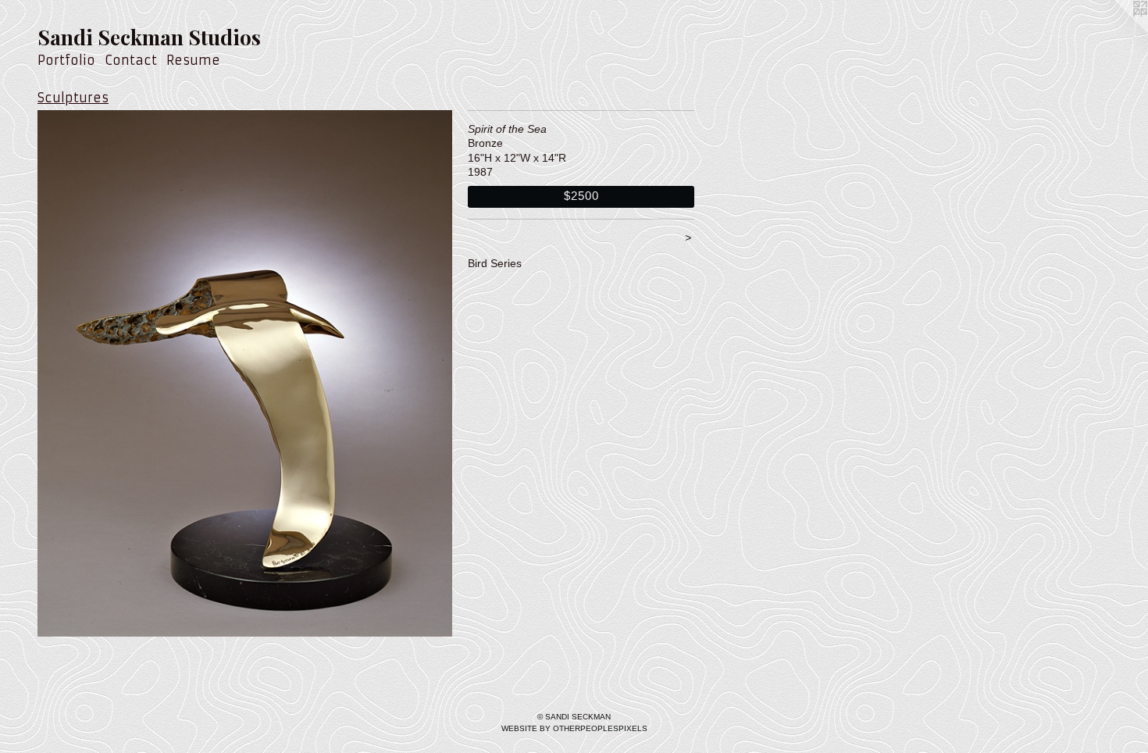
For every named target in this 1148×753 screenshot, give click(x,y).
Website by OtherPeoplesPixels (574, 728)
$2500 (581, 195)
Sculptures (73, 97)
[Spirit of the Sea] (244, 373)
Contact (131, 60)
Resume (193, 60)
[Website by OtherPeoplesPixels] (1117, 31)
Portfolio (66, 60)
